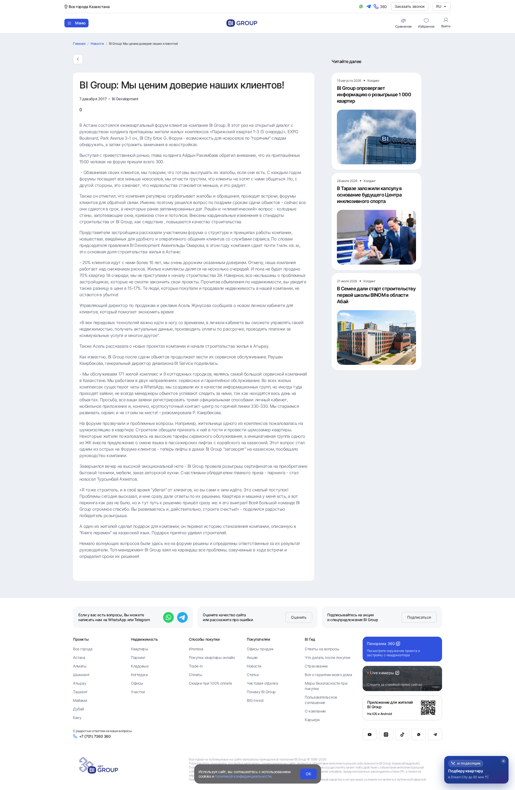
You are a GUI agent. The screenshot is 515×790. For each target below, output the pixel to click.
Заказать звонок (410, 6)
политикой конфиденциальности (243, 776)
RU (438, 6)
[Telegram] (435, 734)
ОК (308, 774)
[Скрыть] (503, 761)
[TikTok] (402, 734)
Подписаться (419, 617)
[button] (476, 770)
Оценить (299, 617)
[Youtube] (370, 734)
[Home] (242, 23)
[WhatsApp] (418, 734)
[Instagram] (386, 734)
